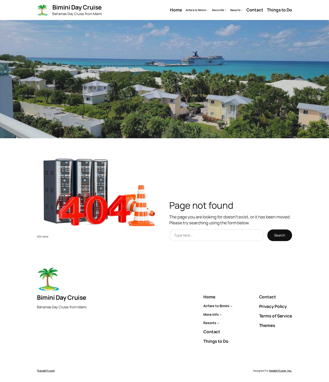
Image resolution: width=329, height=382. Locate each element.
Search (279, 235)
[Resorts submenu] (242, 10)
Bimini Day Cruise (77, 7)
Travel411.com (46, 370)
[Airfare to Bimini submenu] (207, 10)
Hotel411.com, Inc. (280, 370)
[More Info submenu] (226, 10)
